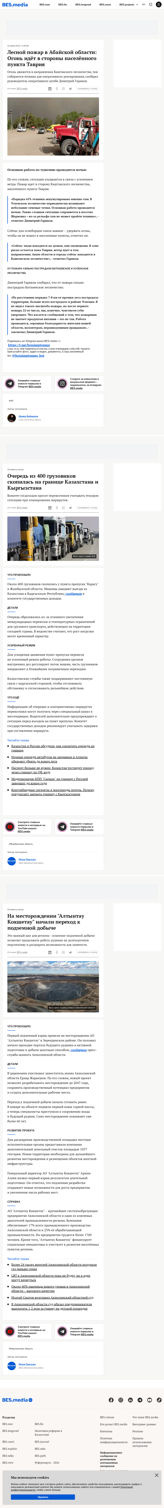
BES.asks (40, 1449)
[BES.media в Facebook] (111, 1399)
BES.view (7, 1462)
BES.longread (83, 4)
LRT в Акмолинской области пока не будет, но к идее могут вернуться (50, 1278)
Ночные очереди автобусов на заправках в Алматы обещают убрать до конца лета (49, 759)
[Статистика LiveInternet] (134, 1453)
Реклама (137, 1431)
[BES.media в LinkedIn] (130, 1399)
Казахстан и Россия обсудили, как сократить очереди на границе (52, 748)
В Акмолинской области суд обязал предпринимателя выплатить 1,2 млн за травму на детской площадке (51, 1306)
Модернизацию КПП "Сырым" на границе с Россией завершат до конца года (49, 781)
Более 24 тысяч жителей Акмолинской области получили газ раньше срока (54, 1267)
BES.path (40, 1456)
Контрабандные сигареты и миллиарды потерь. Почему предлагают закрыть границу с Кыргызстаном (52, 792)
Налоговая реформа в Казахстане (48, 1432)
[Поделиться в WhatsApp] (63, 89)
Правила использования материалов (142, 1442)
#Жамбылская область (21, 844)
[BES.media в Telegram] (140, 1399)
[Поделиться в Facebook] (57, 89)
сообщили (74, 593)
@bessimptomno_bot (28, 355)
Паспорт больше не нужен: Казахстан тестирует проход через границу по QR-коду (52, 770)
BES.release (107, 1417)
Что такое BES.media (145, 1417)
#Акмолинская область (21, 1348)
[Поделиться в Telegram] (70, 89)
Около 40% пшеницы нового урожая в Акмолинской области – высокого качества (50, 1288)
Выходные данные (144, 1424)
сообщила (79, 1050)
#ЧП (11, 400)
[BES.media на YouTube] (149, 1399)
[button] (151, 4)
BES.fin (62, 4)
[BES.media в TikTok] (159, 1399)
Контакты (106, 1431)
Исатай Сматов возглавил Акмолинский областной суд (52, 1297)
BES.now (45, 4)
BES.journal (42, 1441)
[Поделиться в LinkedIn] (50, 89)
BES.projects (126, 4)
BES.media (22, 88)
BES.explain (9, 1449)
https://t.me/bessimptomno (29, 345)
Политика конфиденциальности (113, 1440)
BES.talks (8, 1456)
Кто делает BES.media (113, 1424)
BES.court (105, 4)
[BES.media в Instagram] (120, 1399)
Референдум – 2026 (47, 1462)
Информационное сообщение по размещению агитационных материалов (111, 1459)
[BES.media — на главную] (15, 4)
